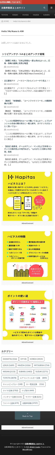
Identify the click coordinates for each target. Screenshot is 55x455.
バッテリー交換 (12, 397)
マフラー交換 (33, 397)
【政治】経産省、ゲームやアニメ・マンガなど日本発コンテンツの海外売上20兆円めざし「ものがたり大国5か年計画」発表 (28, 149)
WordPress (27, 449)
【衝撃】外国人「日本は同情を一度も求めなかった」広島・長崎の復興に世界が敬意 (27, 61)
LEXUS (8, 365)
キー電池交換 (35, 384)
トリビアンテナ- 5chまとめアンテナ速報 (23, 54)
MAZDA (36, 15)
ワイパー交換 (11, 403)
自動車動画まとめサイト (34, 444)
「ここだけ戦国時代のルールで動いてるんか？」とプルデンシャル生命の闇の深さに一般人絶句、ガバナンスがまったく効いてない (28, 123)
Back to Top (28, 416)
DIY (23, 359)
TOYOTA (4, 15)
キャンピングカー (13, 384)
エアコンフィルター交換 (33, 378)
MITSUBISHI (41, 365)
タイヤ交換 (10, 390)
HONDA (25, 15)
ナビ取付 (28, 390)
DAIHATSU (10, 359)
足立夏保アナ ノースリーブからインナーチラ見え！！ (27, 81)
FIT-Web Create (33, 447)
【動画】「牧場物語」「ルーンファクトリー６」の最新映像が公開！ (28, 102)
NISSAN (15, 15)
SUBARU (46, 15)
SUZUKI (42, 371)
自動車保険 (30, 403)
